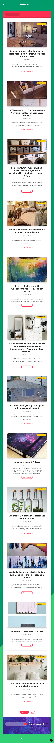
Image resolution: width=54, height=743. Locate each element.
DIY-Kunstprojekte (41, 83)
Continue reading (27, 71)
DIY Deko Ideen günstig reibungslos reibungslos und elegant (27, 406)
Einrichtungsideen (41, 24)
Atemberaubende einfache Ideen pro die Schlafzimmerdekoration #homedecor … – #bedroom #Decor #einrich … (27, 347)
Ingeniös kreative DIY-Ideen (27, 462)
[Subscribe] (25, 724)
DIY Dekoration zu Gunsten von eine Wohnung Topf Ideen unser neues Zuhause (27, 113)
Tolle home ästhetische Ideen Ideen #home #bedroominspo (27, 685)
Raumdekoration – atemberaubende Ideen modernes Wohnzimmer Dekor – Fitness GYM (27, 54)
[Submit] (18, 14)
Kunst (44, 259)
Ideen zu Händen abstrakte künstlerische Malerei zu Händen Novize (27, 289)
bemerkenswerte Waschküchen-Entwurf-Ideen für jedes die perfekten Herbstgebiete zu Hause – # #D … (27, 172)
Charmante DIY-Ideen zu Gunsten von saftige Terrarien (27, 517)
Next (32, 712)
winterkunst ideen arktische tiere (27, 631)
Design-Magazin (27, 4)
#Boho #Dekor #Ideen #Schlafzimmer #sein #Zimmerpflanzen (27, 231)
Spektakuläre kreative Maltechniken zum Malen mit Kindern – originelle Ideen (27, 575)
